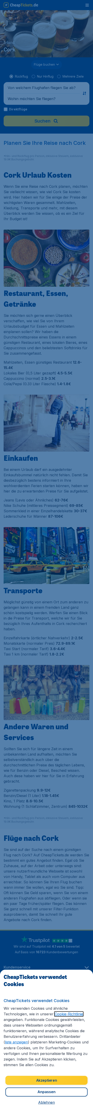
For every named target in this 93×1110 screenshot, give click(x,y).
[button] (46, 1102)
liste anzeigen (16, 1042)
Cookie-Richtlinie (69, 1014)
